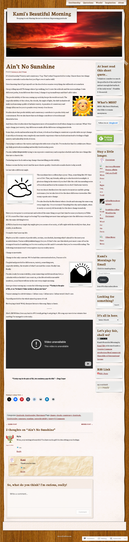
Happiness (40, 415)
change (53, 415)
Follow (103, 279)
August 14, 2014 (9, 445)
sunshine (30, 418)
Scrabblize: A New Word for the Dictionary (112, 212)
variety (51, 418)
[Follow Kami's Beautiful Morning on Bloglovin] (108, 124)
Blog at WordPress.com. (65, 536)
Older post (11, 424)
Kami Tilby (101, 345)
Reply (19, 451)
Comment (83, 512)
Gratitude (20, 415)
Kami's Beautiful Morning (42, 13)
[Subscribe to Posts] (98, 373)
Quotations (88, 2)
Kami (25, 72)
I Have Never (110, 237)
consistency (67, 415)
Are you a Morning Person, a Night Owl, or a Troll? (112, 169)
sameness (22, 418)
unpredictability (41, 418)
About (121, 2)
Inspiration (110, 2)
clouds (59, 415)
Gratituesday (74, 2)
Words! (99, 2)
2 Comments (60, 418)
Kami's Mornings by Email (106, 260)
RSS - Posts (103, 373)
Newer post (87, 424)
